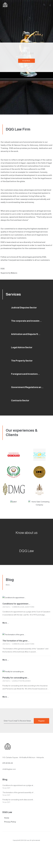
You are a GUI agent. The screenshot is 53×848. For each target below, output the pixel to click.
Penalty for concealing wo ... (15, 678)
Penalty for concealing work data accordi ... (18, 800)
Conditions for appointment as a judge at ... (18, 785)
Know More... (26, 61)
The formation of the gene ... (15, 641)
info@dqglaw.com (9, 769)
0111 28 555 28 (7, 763)
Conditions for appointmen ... (16, 604)
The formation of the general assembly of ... (18, 792)
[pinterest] (36, 837)
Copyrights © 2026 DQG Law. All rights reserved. (26, 840)
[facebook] (17, 837)
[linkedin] (31, 837)
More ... (8, 585)
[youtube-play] (26, 837)
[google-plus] (22, 837)
